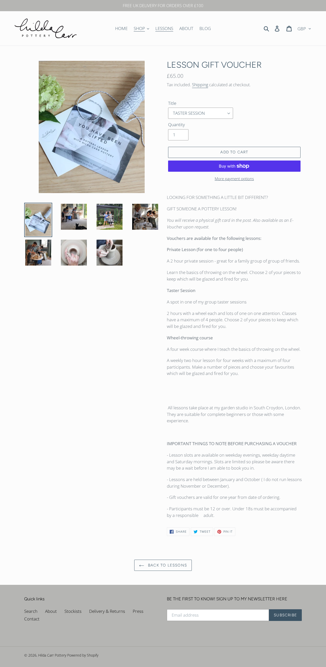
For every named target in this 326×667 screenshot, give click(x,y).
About (51, 611)
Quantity (176, 124)
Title (172, 103)
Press (138, 611)
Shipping (200, 85)
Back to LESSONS (167, 565)
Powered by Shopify (82, 655)
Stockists (73, 611)
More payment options (234, 178)
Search (30, 611)
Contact (31, 619)
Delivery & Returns (107, 611)
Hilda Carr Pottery (52, 655)
